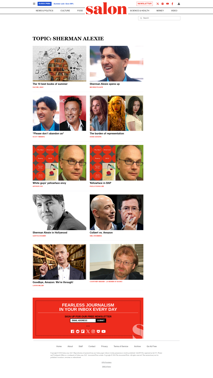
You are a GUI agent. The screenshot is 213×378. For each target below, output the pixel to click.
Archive (137, 347)
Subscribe (45, 4)
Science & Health (139, 11)
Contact (92, 347)
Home (59, 347)
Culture (65, 11)
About (70, 347)
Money (160, 11)
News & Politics (44, 11)
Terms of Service (121, 347)
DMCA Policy (106, 367)
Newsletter (145, 4)
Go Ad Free (152, 347)
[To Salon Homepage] (106, 8)
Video (174, 11)
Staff (81, 347)
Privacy (104, 347)
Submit (101, 320)
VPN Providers (106, 362)
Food (80, 11)
